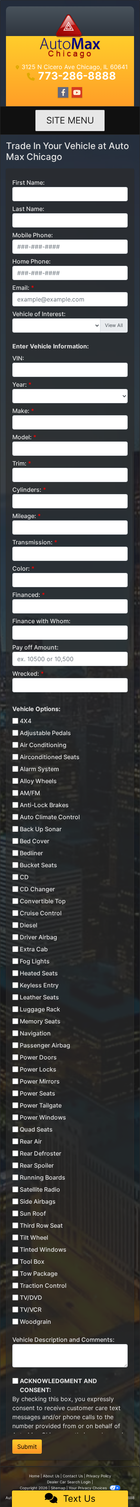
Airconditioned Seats (50, 757)
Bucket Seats (38, 865)
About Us (51, 1476)
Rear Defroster (40, 1153)
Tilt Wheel (34, 1237)
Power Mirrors (40, 1081)
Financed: (26, 594)
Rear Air (31, 1141)
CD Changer (37, 889)
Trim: (19, 463)
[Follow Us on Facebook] (63, 92)
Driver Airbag (38, 937)
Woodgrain (35, 1321)
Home (34, 1476)
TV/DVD (31, 1297)
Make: (20, 410)
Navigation (35, 1033)
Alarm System (39, 769)
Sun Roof (33, 1213)
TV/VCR (30, 1309)
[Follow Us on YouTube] (77, 92)
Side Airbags (38, 1201)
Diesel (28, 925)
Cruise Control (41, 913)
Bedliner (31, 853)
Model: (22, 437)
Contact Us (73, 1476)
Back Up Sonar (41, 829)
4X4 (25, 721)
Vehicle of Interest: (39, 314)
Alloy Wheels (38, 781)
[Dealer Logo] (70, 35)
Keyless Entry (39, 985)
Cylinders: (26, 489)
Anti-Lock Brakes (44, 805)
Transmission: (32, 542)
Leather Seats (39, 997)
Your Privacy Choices (88, 1488)
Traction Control (43, 1285)
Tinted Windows (43, 1249)
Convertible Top (43, 901)
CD (24, 877)
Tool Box (32, 1261)
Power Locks (38, 1069)
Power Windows (43, 1117)
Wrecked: (25, 673)
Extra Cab (34, 949)
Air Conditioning (43, 745)
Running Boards (42, 1177)
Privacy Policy (98, 1476)
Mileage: (24, 516)
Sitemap (58, 1488)
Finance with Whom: (41, 621)
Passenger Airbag (45, 1045)
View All (114, 325)
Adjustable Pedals (45, 733)
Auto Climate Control (50, 817)
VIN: (18, 358)
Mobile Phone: (32, 235)
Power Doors (38, 1057)
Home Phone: (31, 261)
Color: (21, 568)
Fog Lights (35, 961)
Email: (20, 287)
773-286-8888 (77, 75)
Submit (27, 1446)
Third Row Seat (41, 1225)
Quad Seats (36, 1129)
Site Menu (70, 120)
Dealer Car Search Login (69, 1482)
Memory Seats (40, 1021)
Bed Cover (34, 841)
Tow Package (38, 1273)
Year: (19, 384)
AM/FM (30, 793)
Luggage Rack (40, 1009)
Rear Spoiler (37, 1165)
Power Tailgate (41, 1105)
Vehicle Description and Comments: (63, 1339)
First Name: (28, 182)
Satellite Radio (40, 1189)
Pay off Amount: (35, 647)
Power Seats (37, 1093)
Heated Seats (39, 973)
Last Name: (28, 208)
